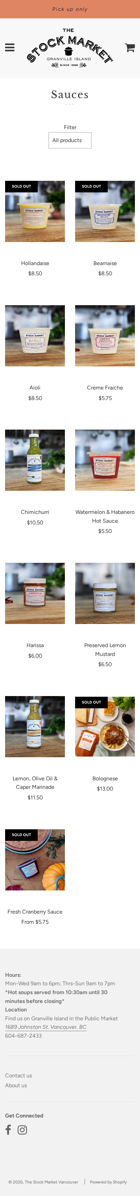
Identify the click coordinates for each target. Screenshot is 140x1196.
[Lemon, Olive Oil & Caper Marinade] (35, 726)
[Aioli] (35, 335)
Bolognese (105, 778)
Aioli (35, 387)
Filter (70, 127)
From (35, 922)
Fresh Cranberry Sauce (35, 911)
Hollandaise (35, 263)
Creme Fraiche (105, 387)
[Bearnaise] (105, 211)
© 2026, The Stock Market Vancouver (43, 1182)
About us (16, 1085)
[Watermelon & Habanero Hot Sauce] (105, 460)
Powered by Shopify (108, 1182)
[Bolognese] (105, 726)
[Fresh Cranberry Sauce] (35, 859)
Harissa (35, 645)
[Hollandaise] (35, 211)
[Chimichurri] (35, 460)
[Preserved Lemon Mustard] (105, 593)
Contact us (18, 1075)
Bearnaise (105, 263)
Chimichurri (35, 512)
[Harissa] (35, 593)
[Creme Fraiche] (105, 335)
